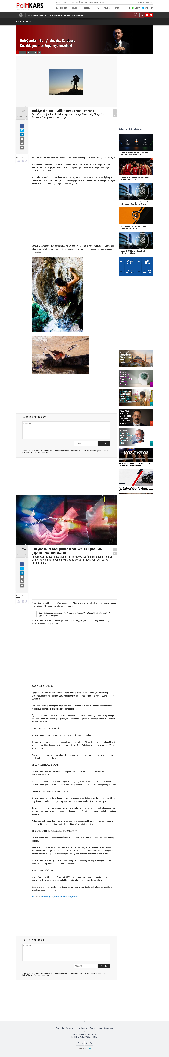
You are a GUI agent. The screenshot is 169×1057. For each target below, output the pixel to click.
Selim (97, 2)
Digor (72, 2)
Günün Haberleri (81, 1028)
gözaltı (51, 897)
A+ (114, 111)
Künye (92, 1028)
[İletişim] (147, 15)
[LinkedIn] (22, 134)
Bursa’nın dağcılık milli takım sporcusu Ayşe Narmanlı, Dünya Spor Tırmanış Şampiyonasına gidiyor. (69, 116)
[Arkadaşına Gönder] (22, 139)
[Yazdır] (22, 143)
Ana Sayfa (60, 1028)
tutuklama (44, 897)
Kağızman (80, 2)
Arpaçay (65, 2)
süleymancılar (72, 897)
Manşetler (70, 1028)
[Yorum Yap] (22, 147)
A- (115, 115)
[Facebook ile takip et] (78, 1043)
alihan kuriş (64, 897)
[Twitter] (22, 130)
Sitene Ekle (108, 1028)
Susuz (104, 2)
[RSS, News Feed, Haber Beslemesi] (86, 1043)
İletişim (99, 1028)
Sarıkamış (89, 2)
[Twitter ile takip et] (82, 1043)
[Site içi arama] (151, 15)
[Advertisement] (72, 136)
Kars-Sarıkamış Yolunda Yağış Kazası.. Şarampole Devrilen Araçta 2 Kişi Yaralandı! (60, 15)
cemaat (56, 897)
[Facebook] (22, 126)
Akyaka (58, 2)
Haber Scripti (82, 1048)
